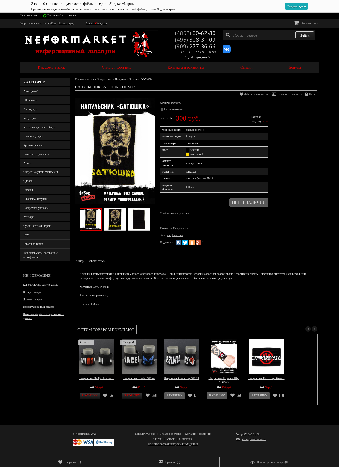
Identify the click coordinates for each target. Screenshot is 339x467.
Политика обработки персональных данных (43, 316)
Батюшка (177, 235)
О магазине (185, 438)
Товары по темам (33, 243)
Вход (54, 23)
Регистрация (66, 23)
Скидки (246, 67)
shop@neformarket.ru (199, 56)
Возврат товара (32, 292)
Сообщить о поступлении (174, 213)
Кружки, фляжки (33, 145)
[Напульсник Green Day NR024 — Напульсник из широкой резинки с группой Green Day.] (181, 356)
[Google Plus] (198, 242)
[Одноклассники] (192, 242)
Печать (313, 93)
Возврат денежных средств (38, 306)
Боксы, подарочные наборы (39, 127)
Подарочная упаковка (35, 208)
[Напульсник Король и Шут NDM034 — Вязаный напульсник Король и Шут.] (224, 356)
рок (169, 235)
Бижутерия (29, 118)
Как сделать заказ (51, 67)
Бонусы (295, 67)
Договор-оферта (32, 299)
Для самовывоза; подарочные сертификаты (40, 255)
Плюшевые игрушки (35, 199)
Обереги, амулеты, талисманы (40, 172)
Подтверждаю (296, 6)
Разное (27, 163)
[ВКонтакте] (178, 242)
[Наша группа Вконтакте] (227, 52)
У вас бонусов (96, 23)
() (73, 462)
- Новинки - (30, 100)
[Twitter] (185, 242)
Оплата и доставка (116, 67)
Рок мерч (28, 217)
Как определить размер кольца (40, 284)
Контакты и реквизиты (186, 67)
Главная (79, 79)
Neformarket (82, 433)
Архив (91, 79)
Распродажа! (30, 91)
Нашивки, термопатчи (36, 154)
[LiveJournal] (205, 242)
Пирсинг (28, 190)
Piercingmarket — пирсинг (62, 15)
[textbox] (269, 35)
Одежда (27, 181)
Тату (26, 234)
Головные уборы (33, 136)
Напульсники (104, 79)
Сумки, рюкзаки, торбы (37, 226)
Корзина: (310, 23)
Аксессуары (30, 109)
